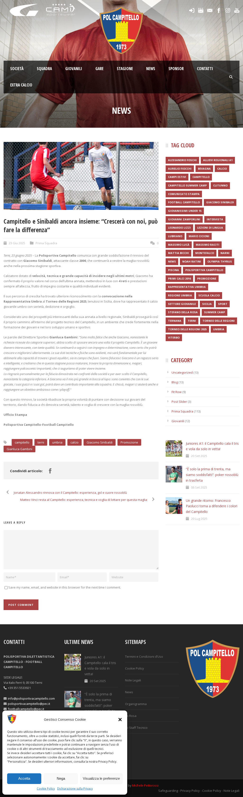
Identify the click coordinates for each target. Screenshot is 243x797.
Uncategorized (182, 372)
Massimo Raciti (207, 244)
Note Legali (133, 680)
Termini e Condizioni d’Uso (144, 656)
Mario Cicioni (199, 236)
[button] (120, 719)
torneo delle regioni (218, 320)
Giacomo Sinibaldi (99, 442)
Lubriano (175, 236)
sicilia (207, 304)
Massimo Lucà (178, 244)
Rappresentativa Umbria (187, 287)
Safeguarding (168, 790)
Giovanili (73, 68)
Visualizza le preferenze (101, 778)
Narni (224, 253)
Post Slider (179, 401)
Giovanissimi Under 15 (184, 211)
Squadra (44, 68)
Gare (99, 68)
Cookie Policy (46, 789)
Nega (61, 778)
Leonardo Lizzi (179, 227)
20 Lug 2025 (199, 518)
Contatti (205, 68)
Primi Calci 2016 (179, 278)
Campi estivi (177, 177)
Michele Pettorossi (145, 785)
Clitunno (220, 185)
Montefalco (204, 253)
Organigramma (136, 704)
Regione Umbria (180, 295)
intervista (215, 219)
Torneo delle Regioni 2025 (187, 329)
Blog (175, 382)
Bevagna (204, 168)
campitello (22, 442)
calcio (74, 442)
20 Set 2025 (199, 456)
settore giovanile (182, 304)
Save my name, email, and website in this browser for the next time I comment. (64, 587)
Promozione (129, 442)
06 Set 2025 (199, 487)
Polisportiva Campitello (204, 270)
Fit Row (177, 392)
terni (40, 442)
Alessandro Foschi (182, 160)
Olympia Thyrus (219, 261)
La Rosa (130, 716)
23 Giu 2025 (17, 243)
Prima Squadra (46, 243)
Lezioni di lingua (210, 227)
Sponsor (176, 68)
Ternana (174, 320)
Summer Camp (214, 312)
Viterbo (174, 337)
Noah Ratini (191, 261)
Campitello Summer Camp (187, 185)
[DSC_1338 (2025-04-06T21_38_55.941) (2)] (81, 176)
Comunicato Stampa (184, 194)
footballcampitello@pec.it (26, 709)
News (150, 68)
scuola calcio (209, 295)
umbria (57, 442)
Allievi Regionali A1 (218, 160)
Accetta (24, 778)
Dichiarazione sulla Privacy (75, 789)
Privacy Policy (190, 790)
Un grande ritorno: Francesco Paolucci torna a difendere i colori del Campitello (211, 506)
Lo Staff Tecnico (136, 727)
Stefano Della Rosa (183, 312)
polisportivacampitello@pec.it (29, 704)
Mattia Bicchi (178, 253)
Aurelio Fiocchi (180, 168)
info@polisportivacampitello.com (31, 698)
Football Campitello (184, 202)
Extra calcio (21, 85)
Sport (222, 304)
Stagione (125, 68)
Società (16, 68)
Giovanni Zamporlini (184, 219)
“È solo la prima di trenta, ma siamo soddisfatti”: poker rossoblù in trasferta (212, 475)
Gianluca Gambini (19, 449)
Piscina (173, 270)
